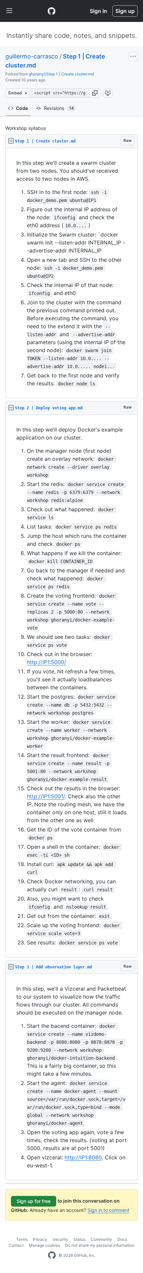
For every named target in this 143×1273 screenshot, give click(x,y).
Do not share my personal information (99, 1245)
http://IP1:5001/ (46, 796)
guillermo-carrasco (31, 56)
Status (79, 1239)
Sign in (98, 11)
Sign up (125, 11)
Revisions (59, 108)
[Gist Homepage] (52, 11)
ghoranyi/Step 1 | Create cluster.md (61, 73)
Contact (16, 1245)
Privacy (40, 1239)
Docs (122, 1239)
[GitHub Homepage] (52, 1255)
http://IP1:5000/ (46, 662)
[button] (94, 93)
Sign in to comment (108, 1210)
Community (101, 1239)
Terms (22, 1239)
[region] (71, 273)
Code (22, 108)
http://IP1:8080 (83, 1157)
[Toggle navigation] (9, 11)
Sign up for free (34, 1201)
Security (60, 1239)
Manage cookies (44, 1245)
